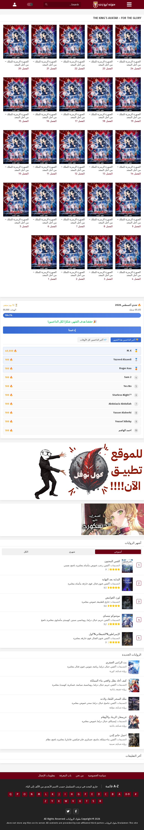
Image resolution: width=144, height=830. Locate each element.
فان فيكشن (78, 739)
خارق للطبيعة (103, 601)
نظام (48, 739)
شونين (89, 666)
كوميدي (66, 620)
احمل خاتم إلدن (118, 735)
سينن (73, 620)
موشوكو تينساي (111, 615)
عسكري (88, 739)
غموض (94, 565)
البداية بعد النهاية (111, 579)
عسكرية (71, 684)
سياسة (79, 684)
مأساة (87, 565)
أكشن (107, 565)
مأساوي (58, 620)
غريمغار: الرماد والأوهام (114, 717)
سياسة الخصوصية (97, 775)
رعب (100, 565)
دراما (89, 620)
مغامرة (79, 565)
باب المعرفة (65, 775)
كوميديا (63, 684)
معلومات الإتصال (46, 775)
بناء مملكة (105, 739)
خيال (95, 620)
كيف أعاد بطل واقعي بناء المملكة (108, 680)
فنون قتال (98, 583)
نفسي (66, 565)
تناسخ (107, 703)
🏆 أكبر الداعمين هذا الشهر (126, 339)
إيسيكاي (112, 721)
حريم (100, 620)
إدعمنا (72, 330)
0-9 (127, 794)
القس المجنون (112, 561)
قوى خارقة (87, 583)
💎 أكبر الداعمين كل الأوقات (93, 339)
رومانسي (81, 620)
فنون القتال (97, 638)
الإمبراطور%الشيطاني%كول (104, 634)
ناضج (72, 565)
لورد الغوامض (112, 597)
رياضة (95, 666)
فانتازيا (68, 739)
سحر (89, 703)
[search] (46, 4)
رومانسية (88, 684)
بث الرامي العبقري (116, 662)
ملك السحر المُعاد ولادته (113, 698)
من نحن (80, 775)
